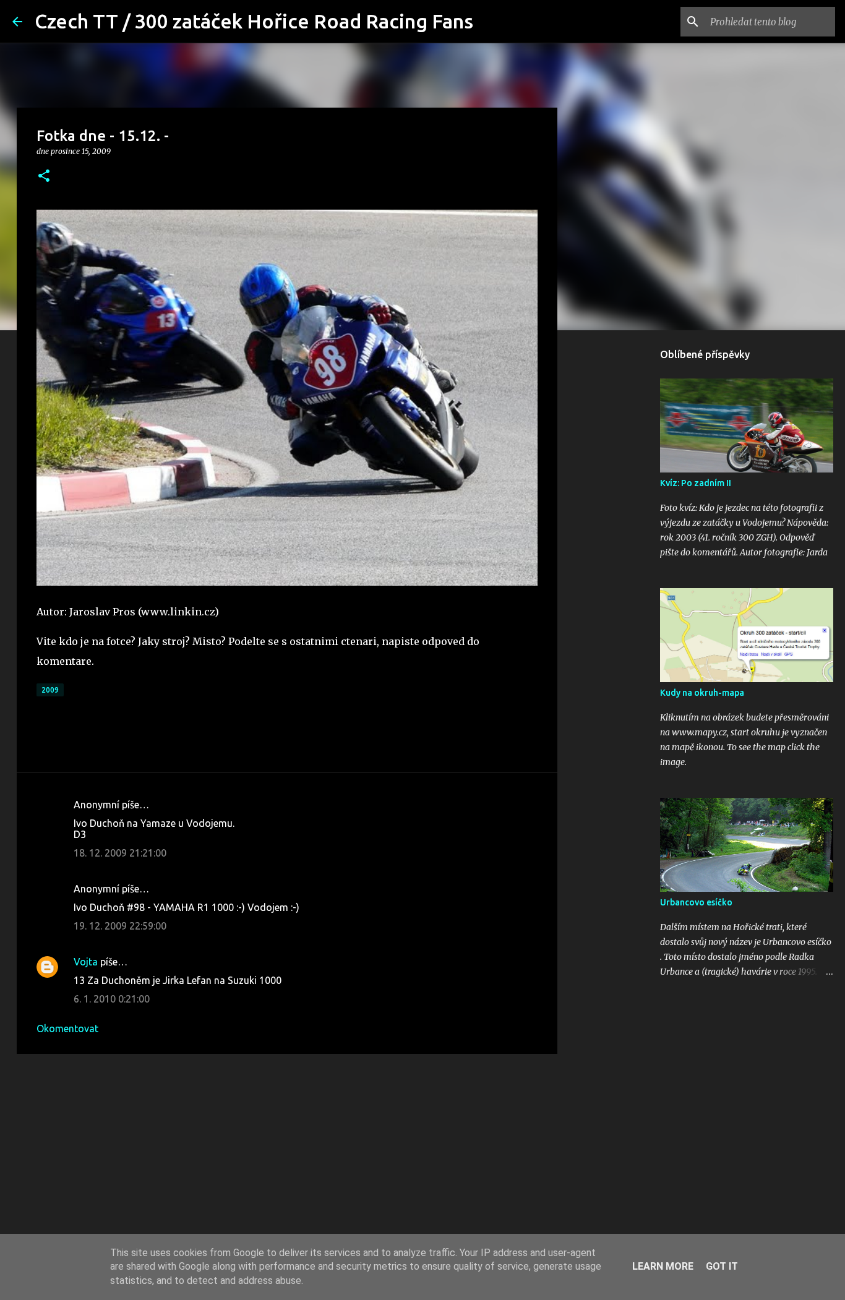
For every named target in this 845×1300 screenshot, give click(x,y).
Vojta (86, 961)
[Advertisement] (287, 1159)
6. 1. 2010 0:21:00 (112, 998)
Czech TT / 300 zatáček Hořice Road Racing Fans (254, 21)
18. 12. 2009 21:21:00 (120, 852)
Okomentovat (67, 1028)
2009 (50, 690)
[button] (43, 176)
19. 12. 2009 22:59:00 (120, 925)
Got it (722, 1266)
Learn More (662, 1266)
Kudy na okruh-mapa (702, 693)
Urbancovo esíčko (696, 902)
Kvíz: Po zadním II (695, 483)
